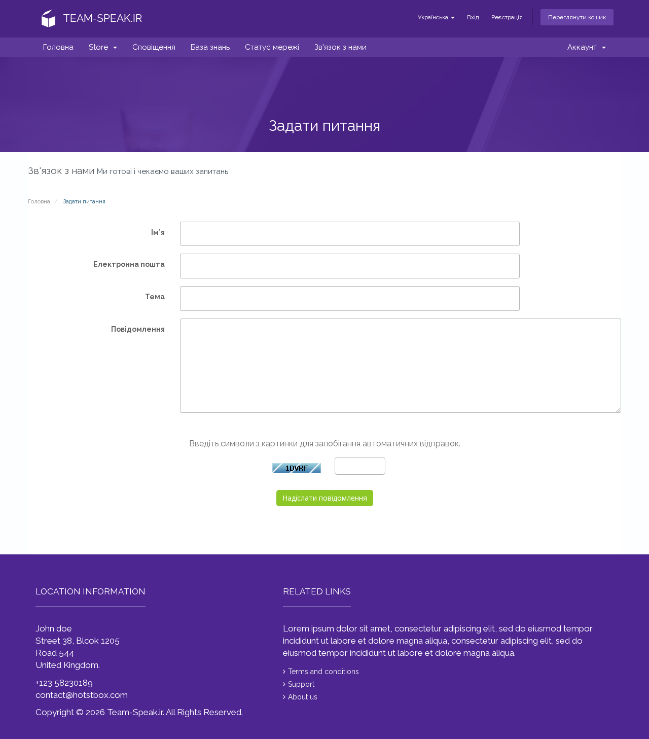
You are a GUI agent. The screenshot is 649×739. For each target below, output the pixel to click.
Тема (155, 297)
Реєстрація (507, 17)
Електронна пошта (129, 264)
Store (100, 47)
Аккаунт (584, 47)
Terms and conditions (323, 671)
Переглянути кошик (577, 17)
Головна (58, 47)
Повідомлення (138, 329)
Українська (434, 17)
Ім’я (158, 232)
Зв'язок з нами (340, 47)
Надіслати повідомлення (324, 498)
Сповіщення (153, 47)
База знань (210, 47)
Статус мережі (272, 47)
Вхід (473, 17)
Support (301, 684)
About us (302, 697)
